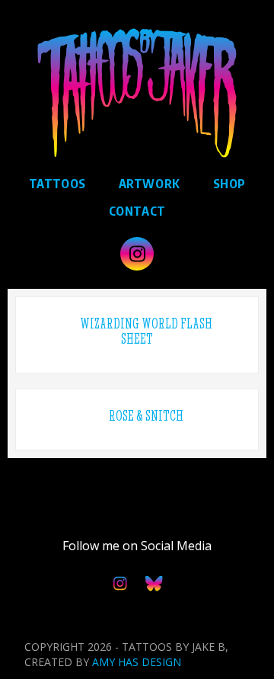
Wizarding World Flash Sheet (146, 331)
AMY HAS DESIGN (136, 662)
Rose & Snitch (146, 415)
